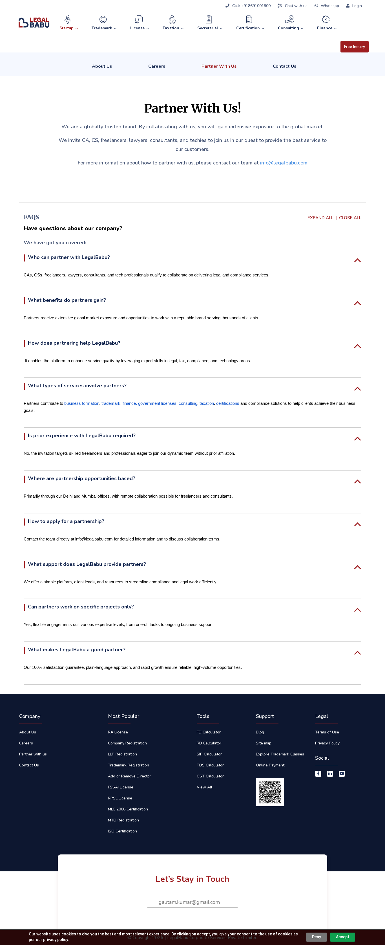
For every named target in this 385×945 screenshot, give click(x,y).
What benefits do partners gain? (67, 300)
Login (356, 5)
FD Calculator (209, 732)
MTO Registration (123, 820)
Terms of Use (327, 732)
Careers (156, 66)
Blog (260, 732)
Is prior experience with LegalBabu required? (82, 435)
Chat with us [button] (296, 5)
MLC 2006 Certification (128, 809)
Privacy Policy (327, 743)
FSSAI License (120, 787)
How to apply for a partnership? (66, 521)
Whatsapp (330, 5)
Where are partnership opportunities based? (81, 478)
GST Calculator (210, 776)
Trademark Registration (128, 765)
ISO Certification (122, 831)
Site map (263, 743)
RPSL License (120, 798)
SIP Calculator (209, 754)
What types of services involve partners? (77, 385)
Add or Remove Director (129, 776)
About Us (102, 66)
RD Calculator (209, 743)
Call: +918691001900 (251, 5)
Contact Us (285, 66)
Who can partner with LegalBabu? (69, 257)
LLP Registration (122, 754)
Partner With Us (219, 66)
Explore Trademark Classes (280, 754)
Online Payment (270, 765)
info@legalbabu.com (283, 162)
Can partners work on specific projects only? (81, 606)
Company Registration (127, 743)
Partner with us (33, 754)
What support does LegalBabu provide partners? (87, 564)
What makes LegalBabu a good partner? (76, 649)
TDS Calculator (210, 765)
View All (204, 787)
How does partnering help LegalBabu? (74, 343)
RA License (118, 732)
